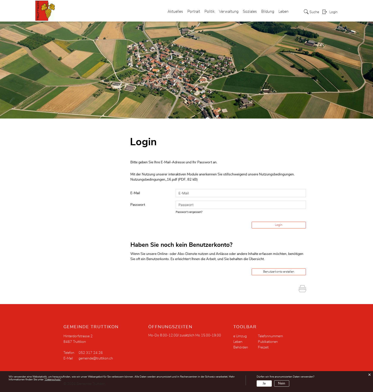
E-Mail (135, 193)
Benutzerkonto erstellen (278, 271)
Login (333, 12)
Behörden (240, 347)
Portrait (193, 12)
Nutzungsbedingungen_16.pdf (153, 179)
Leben (283, 12)
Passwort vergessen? (189, 212)
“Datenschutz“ (52, 379)
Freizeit (263, 347)
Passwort (137, 204)
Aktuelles (175, 12)
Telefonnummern (270, 336)
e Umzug (240, 336)
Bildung (267, 12)
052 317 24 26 (91, 353)
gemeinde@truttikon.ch (96, 358)
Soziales (250, 12)
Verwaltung (229, 12)
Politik (209, 12)
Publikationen (268, 342)
